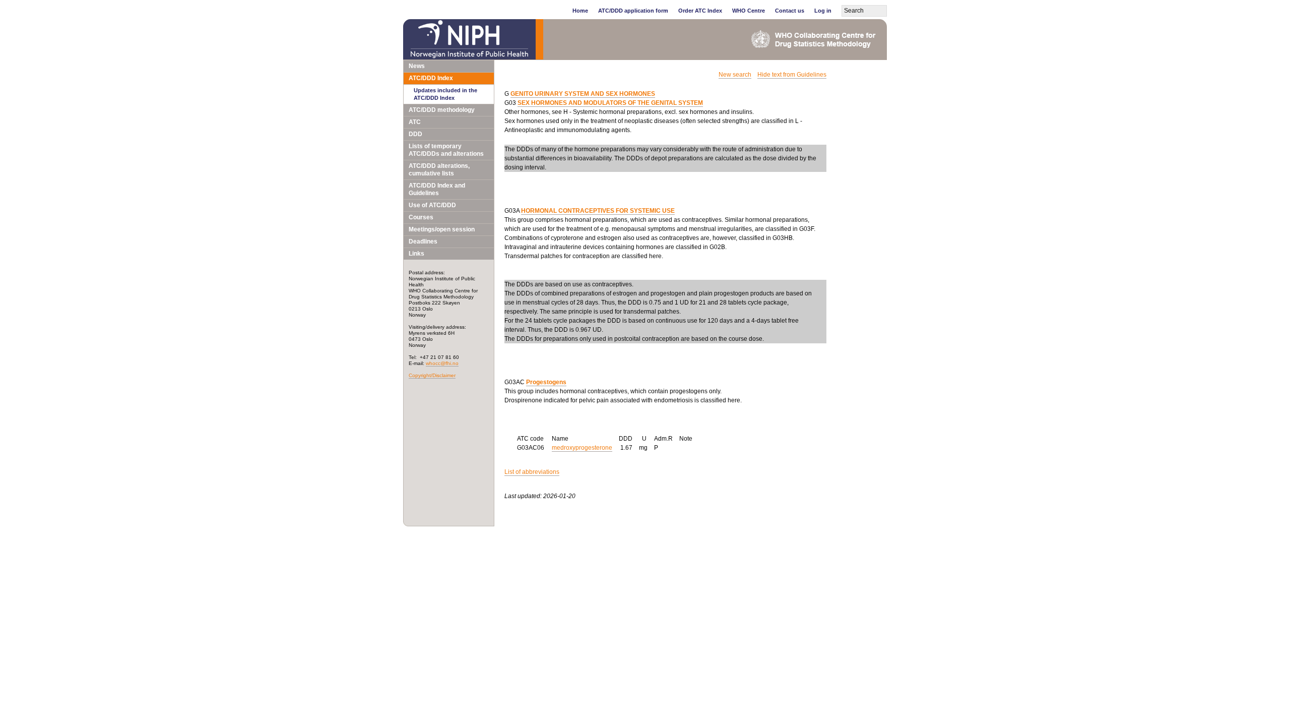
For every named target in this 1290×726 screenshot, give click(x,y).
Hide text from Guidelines (791, 74)
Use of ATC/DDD (432, 205)
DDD (415, 134)
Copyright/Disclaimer (432, 375)
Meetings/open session (442, 229)
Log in (822, 11)
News (417, 66)
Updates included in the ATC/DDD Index (445, 94)
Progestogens (546, 382)
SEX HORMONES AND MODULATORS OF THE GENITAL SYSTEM (610, 102)
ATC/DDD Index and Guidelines (437, 189)
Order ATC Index (700, 11)
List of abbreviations (531, 471)
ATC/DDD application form (633, 11)
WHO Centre (748, 11)
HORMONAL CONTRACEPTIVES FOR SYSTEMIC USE (598, 210)
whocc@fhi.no (442, 363)
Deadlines (423, 241)
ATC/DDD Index (431, 78)
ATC (415, 122)
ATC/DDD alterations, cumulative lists (439, 169)
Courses (421, 217)
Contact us (789, 11)
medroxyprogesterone (582, 447)
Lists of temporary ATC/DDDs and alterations (446, 150)
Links (416, 253)
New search (735, 74)
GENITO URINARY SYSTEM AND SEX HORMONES (582, 93)
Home (580, 11)
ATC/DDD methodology (442, 109)
